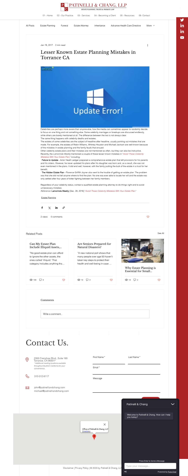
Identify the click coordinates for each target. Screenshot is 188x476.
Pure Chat (172, 472)
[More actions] (147, 45)
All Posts (30, 25)
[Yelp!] (182, 8)
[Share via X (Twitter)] (49, 207)
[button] (182, 471)
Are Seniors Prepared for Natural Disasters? (94, 245)
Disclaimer (68, 468)
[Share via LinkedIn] (56, 207)
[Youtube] (182, 37)
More (149, 25)
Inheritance (99, 25)
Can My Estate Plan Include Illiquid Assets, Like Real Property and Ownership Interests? (45, 245)
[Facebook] (182, 14)
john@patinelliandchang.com (49, 387)
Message (97, 378)
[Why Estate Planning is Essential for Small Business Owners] (142, 251)
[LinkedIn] (182, 26)
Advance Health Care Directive (126, 25)
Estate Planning (47, 25)
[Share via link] (63, 207)
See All (161, 233)
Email (95, 367)
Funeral (64, 25)
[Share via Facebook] (42, 207)
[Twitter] (182, 20)
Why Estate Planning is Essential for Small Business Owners (140, 269)
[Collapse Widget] (172, 404)
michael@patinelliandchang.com (51, 390)
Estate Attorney (81, 25)
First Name (98, 357)
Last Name (133, 357)
